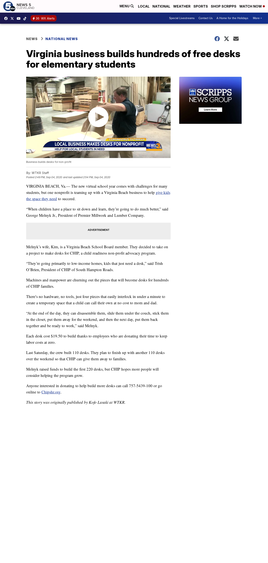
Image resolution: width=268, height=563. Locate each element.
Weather (182, 6)
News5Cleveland (7, 18)
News (32, 39)
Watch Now (251, 6)
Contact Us (205, 18)
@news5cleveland (25, 18)
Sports (200, 6)
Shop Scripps (223, 6)
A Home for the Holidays (232, 18)
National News (61, 39)
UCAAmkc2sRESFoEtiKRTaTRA (20, 18)
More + (257, 18)
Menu (125, 6)
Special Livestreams (182, 18)
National (161, 6)
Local (143, 6)
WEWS (13, 18)
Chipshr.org (51, 391)
